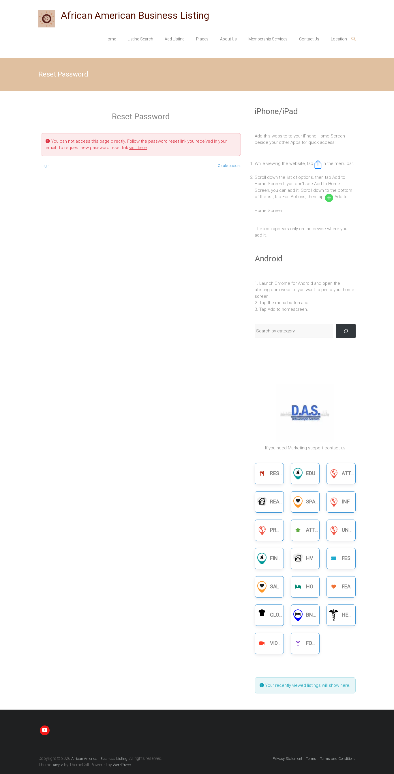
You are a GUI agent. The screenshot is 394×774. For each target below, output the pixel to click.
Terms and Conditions (338, 758)
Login (45, 165)
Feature (352, 586)
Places (202, 39)
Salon (278, 586)
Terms (311, 758)
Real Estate (285, 501)
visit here (138, 147)
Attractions (323, 530)
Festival (353, 558)
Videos (278, 643)
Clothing (282, 615)
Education (319, 473)
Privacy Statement (287, 758)
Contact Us (309, 39)
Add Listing (175, 39)
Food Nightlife (325, 643)
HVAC (312, 558)
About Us (228, 39)
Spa (310, 501)
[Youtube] (44, 730)
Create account (229, 165)
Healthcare (357, 615)
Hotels (315, 586)
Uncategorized (362, 530)
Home (110, 39)
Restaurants (287, 473)
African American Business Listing (135, 15)
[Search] (346, 331)
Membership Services (268, 39)
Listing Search (140, 39)
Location (339, 39)
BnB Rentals (322, 615)
